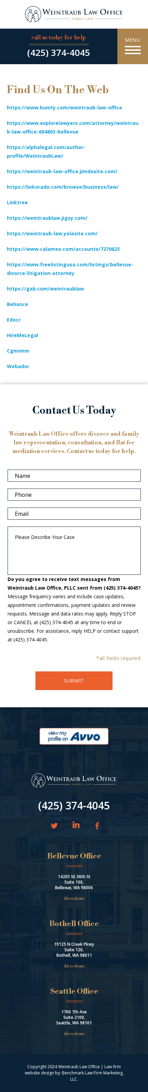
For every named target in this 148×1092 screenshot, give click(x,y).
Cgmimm (18, 350)
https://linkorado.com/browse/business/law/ (63, 187)
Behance (17, 304)
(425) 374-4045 (58, 52)
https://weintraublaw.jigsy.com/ (47, 218)
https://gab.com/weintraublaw (45, 288)
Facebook (96, 826)
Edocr (14, 319)
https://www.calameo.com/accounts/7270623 (63, 249)
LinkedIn (76, 825)
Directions (74, 898)
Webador (18, 366)
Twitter (54, 826)
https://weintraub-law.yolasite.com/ (52, 233)
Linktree (17, 202)
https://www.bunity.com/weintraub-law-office (64, 107)
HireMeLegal (22, 335)
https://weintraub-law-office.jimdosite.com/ (62, 171)
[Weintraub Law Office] (74, 15)
